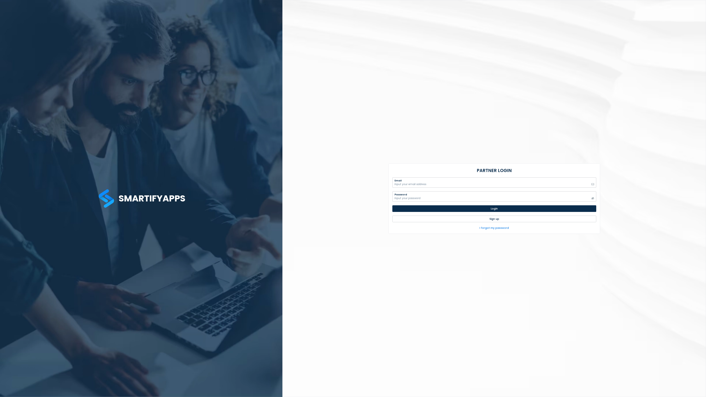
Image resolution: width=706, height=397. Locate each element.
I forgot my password (494, 228)
